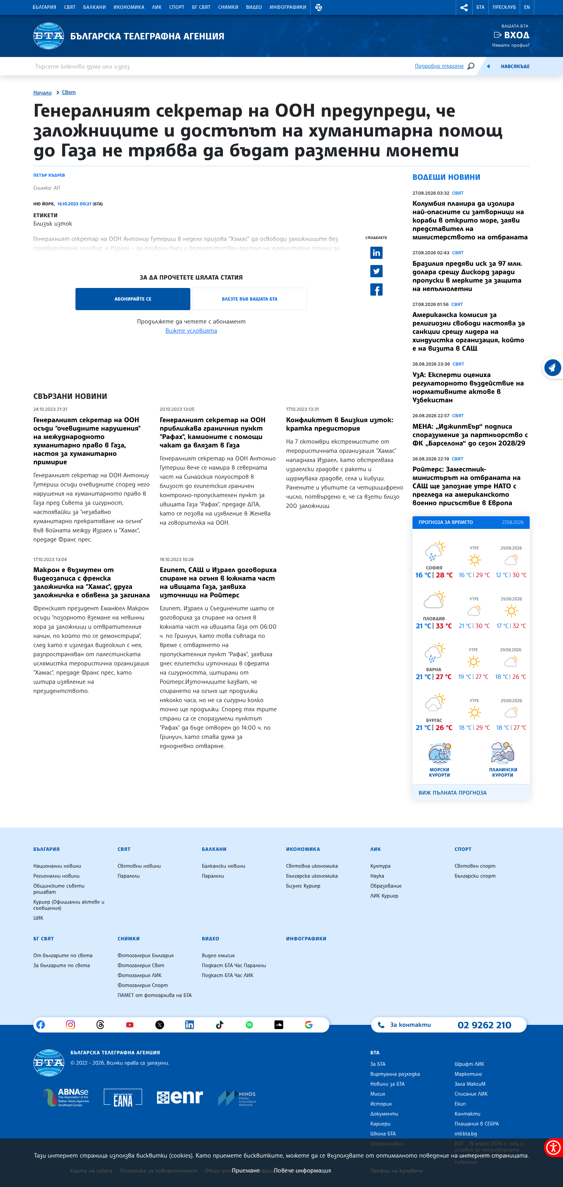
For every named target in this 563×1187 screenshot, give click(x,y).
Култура (380, 866)
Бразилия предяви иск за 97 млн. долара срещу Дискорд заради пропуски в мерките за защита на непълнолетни (467, 276)
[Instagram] (73, 1025)
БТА (480, 7)
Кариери (380, 1124)
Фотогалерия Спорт (143, 985)
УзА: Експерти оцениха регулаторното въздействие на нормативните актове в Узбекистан (468, 387)
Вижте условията (191, 330)
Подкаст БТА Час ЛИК (228, 975)
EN (527, 7)
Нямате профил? (511, 45)
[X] (162, 1025)
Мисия (377, 1094)
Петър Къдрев (49, 175)
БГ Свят (201, 7)
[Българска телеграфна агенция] (48, 1062)
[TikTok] (222, 1025)
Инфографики (288, 7)
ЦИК (38, 918)
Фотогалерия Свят (141, 966)
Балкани (94, 7)
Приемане (246, 1170)
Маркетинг (468, 1074)
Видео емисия (218, 956)
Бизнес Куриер (303, 886)
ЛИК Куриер (384, 896)
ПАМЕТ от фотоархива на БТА (154, 995)
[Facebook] (43, 1025)
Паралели (129, 876)
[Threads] (103, 1025)
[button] (319, 7)
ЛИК (157, 7)
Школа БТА (383, 1134)
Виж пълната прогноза (453, 793)
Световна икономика (312, 866)
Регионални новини (56, 876)
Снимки (228, 7)
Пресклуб (504, 7)
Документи (384, 1114)
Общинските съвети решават (59, 889)
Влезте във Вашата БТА (249, 299)
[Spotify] (252, 1025)
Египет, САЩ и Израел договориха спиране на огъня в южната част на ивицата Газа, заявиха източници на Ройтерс (218, 582)
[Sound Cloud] (282, 1025)
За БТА (377, 1064)
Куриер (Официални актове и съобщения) (69, 905)
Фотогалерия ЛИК (140, 975)
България (44, 7)
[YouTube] (133, 1025)
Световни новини (139, 866)
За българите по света (61, 966)
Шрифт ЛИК (469, 1064)
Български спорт (475, 876)
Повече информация (302, 1170)
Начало (42, 93)
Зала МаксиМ (470, 1084)
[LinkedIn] (192, 1025)
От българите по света (63, 956)
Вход (517, 35)
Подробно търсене (439, 66)
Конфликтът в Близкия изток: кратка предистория (339, 424)
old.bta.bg (466, 1134)
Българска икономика (312, 876)
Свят (69, 7)
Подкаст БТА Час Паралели (234, 966)
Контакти (467, 1114)
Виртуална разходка (395, 1074)
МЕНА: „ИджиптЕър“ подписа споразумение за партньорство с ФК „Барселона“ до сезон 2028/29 (470, 434)
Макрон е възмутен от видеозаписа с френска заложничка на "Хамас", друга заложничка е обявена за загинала (91, 582)
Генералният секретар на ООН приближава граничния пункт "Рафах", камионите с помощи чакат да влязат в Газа (212, 432)
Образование (386, 886)
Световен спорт (475, 866)
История (381, 1104)
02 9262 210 (484, 1025)
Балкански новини (223, 866)
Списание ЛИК (471, 1094)
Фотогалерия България (146, 956)
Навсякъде (515, 66)
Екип (460, 1104)
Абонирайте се (133, 299)
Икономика (129, 7)
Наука (377, 876)
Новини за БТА (387, 1084)
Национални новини (57, 866)
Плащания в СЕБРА (477, 1124)
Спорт (176, 7)
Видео (254, 7)
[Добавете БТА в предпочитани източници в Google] (311, 1025)
